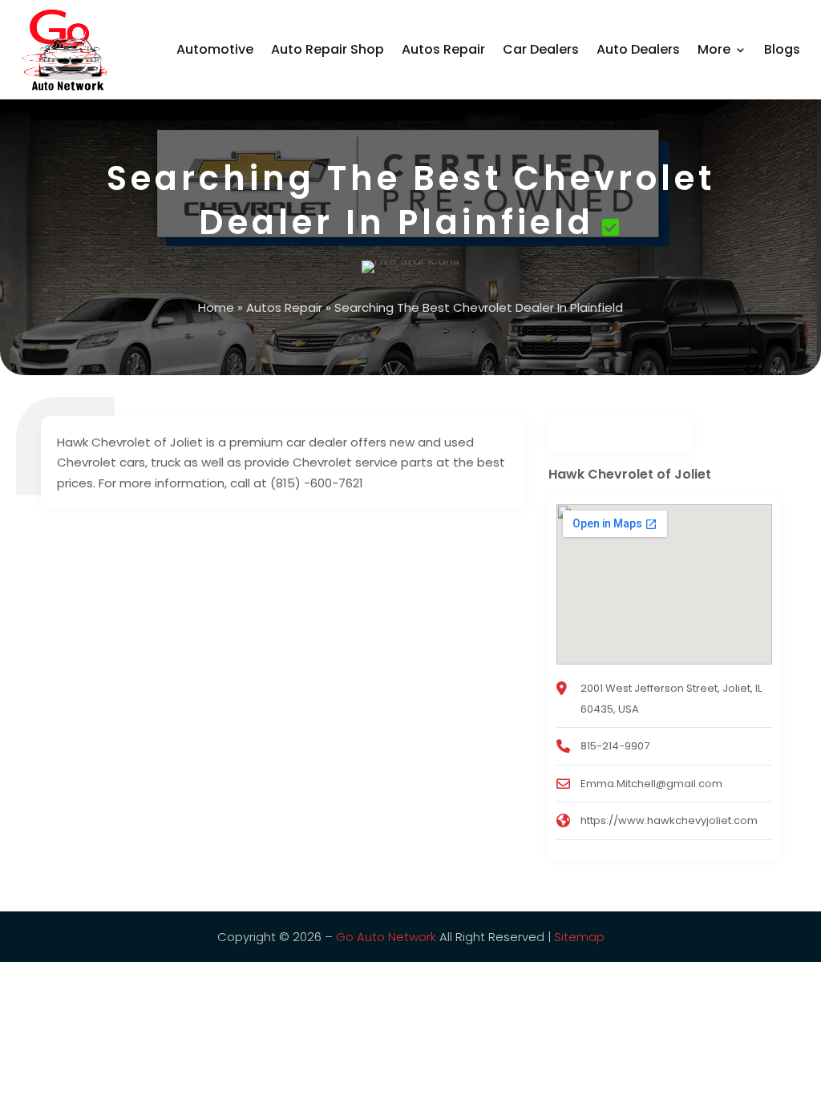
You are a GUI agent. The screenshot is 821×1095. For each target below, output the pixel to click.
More (714, 49)
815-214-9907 (614, 746)
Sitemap (579, 936)
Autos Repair (443, 49)
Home (216, 307)
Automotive (214, 49)
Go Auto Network (386, 936)
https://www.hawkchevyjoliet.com (669, 820)
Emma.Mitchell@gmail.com (651, 783)
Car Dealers (541, 49)
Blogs (782, 49)
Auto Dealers (638, 49)
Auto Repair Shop (327, 49)
